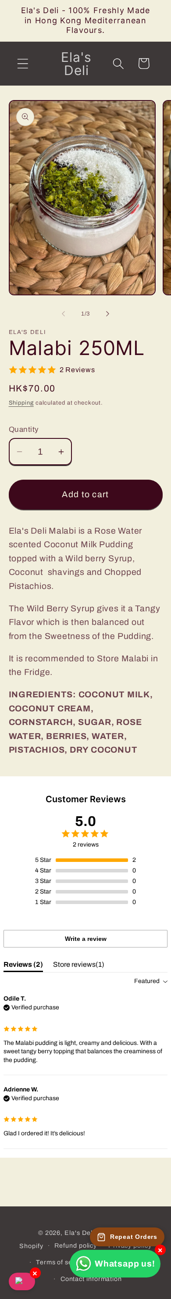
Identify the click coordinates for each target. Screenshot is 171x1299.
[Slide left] (63, 313)
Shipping (21, 403)
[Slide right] (108, 313)
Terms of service (62, 1262)
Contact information (91, 1278)
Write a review (86, 938)
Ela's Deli (79, 1232)
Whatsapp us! (125, 1263)
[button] (22, 63)
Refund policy (75, 1245)
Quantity (24, 429)
